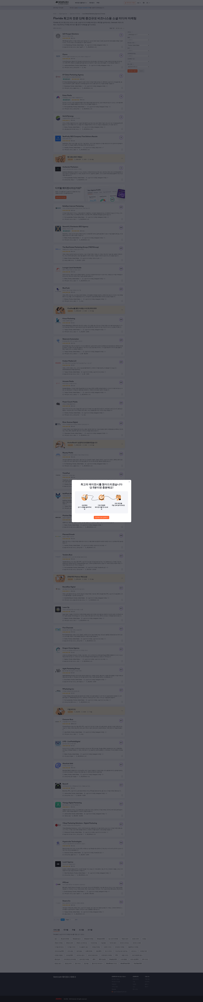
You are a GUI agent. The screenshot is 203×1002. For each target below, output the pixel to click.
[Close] (129, 482)
